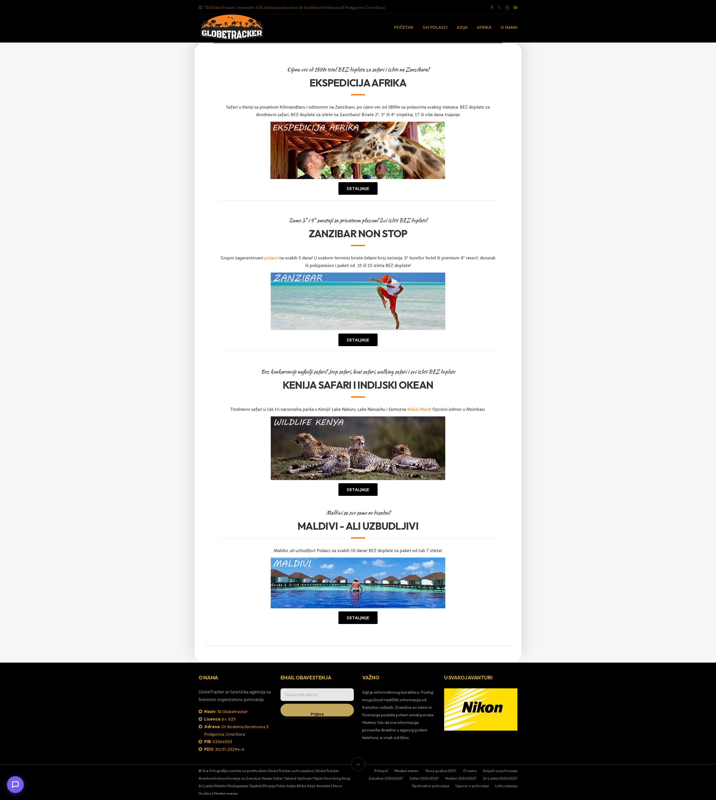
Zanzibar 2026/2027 (386, 778)
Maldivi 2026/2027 (461, 778)
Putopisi (381, 770)
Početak (403, 27)
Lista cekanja (506, 785)
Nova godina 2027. (441, 770)
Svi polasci (435, 27)
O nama (509, 27)
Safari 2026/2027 (424, 778)
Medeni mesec (406, 770)
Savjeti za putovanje (500, 770)
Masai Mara (418, 409)
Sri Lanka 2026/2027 (500, 778)
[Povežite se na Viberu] (15, 784)
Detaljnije (358, 188)
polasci (271, 258)
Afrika (484, 27)
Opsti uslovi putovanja (430, 785)
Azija (462, 27)
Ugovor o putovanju (472, 785)
